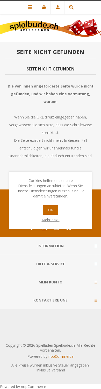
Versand (58, 370)
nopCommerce (61, 356)
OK (50, 210)
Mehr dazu (51, 219)
